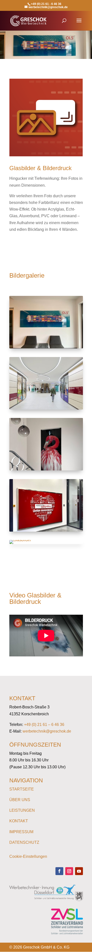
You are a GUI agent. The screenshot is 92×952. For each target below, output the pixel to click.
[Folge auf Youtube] (79, 871)
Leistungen (22, 810)
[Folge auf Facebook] (59, 871)
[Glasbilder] (46, 347)
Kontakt (18, 821)
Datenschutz (24, 842)
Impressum (21, 832)
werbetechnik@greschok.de (47, 731)
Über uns (19, 800)
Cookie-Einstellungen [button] (28, 856)
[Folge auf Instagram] (69, 871)
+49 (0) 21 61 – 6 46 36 (44, 724)
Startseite (21, 789)
